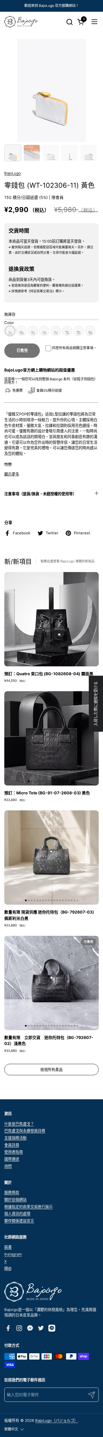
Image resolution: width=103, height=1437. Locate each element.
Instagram (13, 1254)
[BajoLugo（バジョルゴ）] (20, 21)
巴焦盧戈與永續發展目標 (24, 1130)
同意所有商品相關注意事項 (72, 348)
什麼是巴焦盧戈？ (19, 1124)
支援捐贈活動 (15, 1138)
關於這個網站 (15, 1199)
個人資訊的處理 (17, 1213)
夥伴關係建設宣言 (19, 1220)
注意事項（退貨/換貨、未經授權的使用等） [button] (40, 493)
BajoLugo (12, 173)
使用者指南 (13, 1152)
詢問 (8, 1166)
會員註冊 (11, 1145)
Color (9, 322)
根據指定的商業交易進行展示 (28, 1206)
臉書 (8, 1247)
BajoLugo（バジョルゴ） (56, 1420)
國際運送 (11, 1159)
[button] (69, 21)
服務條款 (11, 1192)
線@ (7, 1268)
